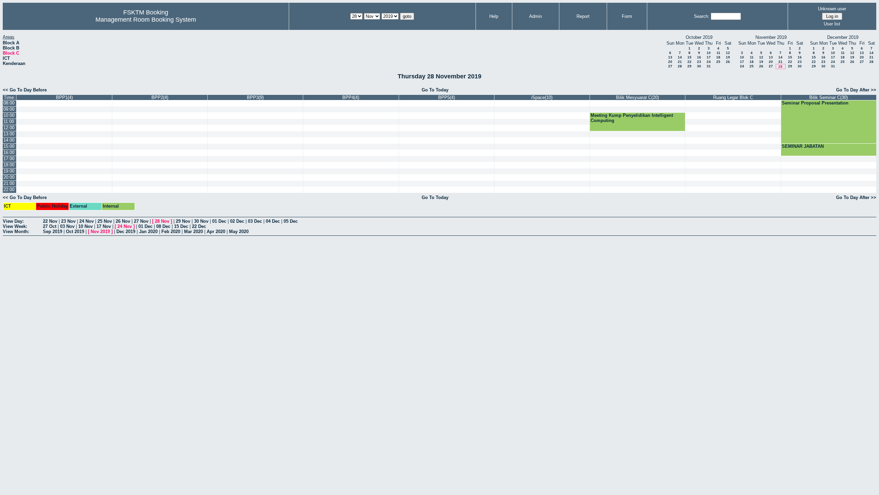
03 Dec (255, 221)
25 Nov (105, 221)
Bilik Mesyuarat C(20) (637, 97)
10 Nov (85, 226)
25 (718, 62)
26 (728, 62)
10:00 (8, 115)
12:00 (8, 127)
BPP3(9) (255, 97)
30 (699, 66)
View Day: (13, 221)
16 (699, 57)
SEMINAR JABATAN (803, 146)
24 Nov (86, 221)
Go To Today (435, 89)
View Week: (15, 226)
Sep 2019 (52, 231)
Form (627, 16)
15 (689, 57)
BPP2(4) (159, 97)
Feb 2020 (170, 231)
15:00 (8, 146)
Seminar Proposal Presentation (815, 103)
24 (709, 62)
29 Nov (183, 221)
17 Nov (103, 226)
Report (583, 16)
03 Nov (67, 226)
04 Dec (273, 221)
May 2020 (239, 231)
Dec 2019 (125, 231)
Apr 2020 (216, 231)
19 (728, 57)
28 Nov (162, 221)
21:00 (8, 183)
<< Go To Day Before (25, 89)
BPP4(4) (350, 97)
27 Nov (141, 221)
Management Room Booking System (145, 19)
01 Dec (219, 221)
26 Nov (123, 221)
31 (709, 66)
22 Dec (199, 226)
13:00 (8, 133)
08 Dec (163, 226)
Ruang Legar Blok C (733, 97)
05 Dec (291, 221)
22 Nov (50, 221)
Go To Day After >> (856, 89)
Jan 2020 (148, 231)
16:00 (8, 152)
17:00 (8, 158)
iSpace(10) (541, 97)
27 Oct (49, 226)
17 (709, 57)
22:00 (8, 189)
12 (728, 53)
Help (493, 16)
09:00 (8, 109)
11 (718, 53)
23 (699, 62)
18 (718, 57)
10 (709, 53)
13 (670, 57)
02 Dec (237, 221)
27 (670, 66)
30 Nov (201, 221)
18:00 (8, 164)
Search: (701, 16)
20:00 (8, 177)
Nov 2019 (100, 231)
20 (670, 62)
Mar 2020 (193, 231)
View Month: (16, 231)
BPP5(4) (446, 97)
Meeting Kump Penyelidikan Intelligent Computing (632, 118)
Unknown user (832, 8)
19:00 (8, 171)
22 (689, 62)
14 (680, 57)
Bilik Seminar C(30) (828, 97)
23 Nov (68, 221)
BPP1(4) (64, 97)
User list (832, 23)
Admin (535, 16)
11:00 (8, 121)
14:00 (8, 140)
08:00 (8, 103)
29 (689, 66)
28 (680, 66)
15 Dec (181, 226)
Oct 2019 (75, 231)
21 (680, 62)
